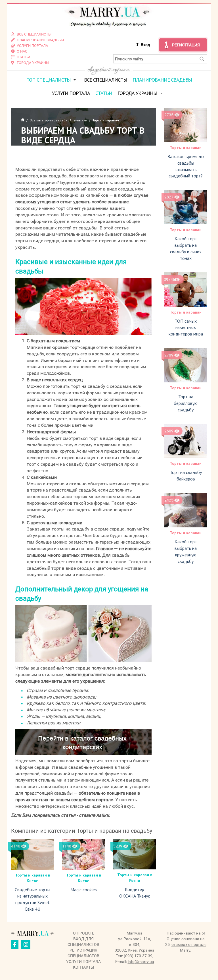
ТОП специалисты (48, 79)
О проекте (83, 933)
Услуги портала (71, 93)
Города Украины (137, 93)
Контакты (83, 967)
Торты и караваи (186, 147)
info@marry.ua (141, 961)
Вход (145, 44)
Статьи (103, 93)
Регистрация (186, 45)
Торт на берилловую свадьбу (186, 403)
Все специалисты (105, 79)
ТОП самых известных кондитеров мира (186, 327)
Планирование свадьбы (162, 79)
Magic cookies (83, 889)
